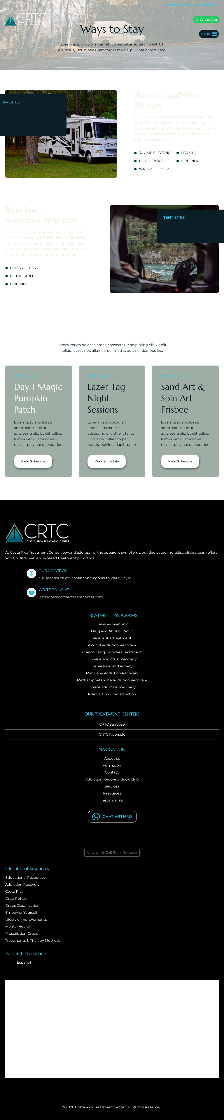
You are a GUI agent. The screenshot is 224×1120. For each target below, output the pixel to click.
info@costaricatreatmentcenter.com (70, 597)
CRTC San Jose (112, 724)
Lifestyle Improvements (26, 919)
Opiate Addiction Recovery (112, 687)
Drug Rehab (16, 898)
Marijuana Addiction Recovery (112, 673)
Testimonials (112, 800)
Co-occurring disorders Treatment (112, 652)
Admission (112, 765)
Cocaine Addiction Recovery (112, 659)
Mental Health (17, 926)
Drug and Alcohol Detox (112, 631)
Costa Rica (14, 891)
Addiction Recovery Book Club (112, 779)
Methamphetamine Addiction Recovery (112, 680)
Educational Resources (25, 877)
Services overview (112, 624)
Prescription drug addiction (112, 694)
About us (112, 758)
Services (112, 786)
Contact (112, 772)
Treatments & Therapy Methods (33, 940)
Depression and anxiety (112, 666)
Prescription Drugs (21, 933)
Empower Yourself (21, 912)
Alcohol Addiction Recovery (112, 645)
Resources (112, 793)
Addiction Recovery (22, 884)
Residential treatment (112, 638)
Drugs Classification (22, 905)
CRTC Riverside (112, 734)
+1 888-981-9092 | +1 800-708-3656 (190, 5)
